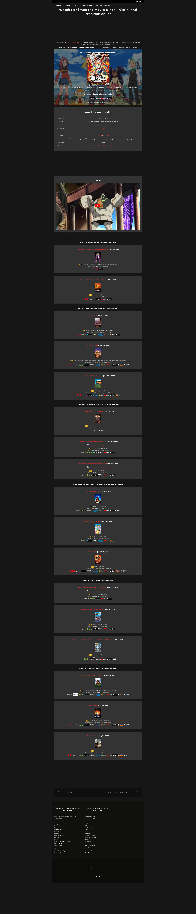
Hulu (77, 5)
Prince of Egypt (92, 346)
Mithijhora (87, 824)
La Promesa (88, 841)
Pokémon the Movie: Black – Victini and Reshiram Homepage (103, 146)
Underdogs (93, 315)
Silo (85, 822)
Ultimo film (57, 847)
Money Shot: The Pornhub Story (62, 824)
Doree (86, 849)
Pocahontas (92, 706)
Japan (103, 128)
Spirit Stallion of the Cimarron (91, 675)
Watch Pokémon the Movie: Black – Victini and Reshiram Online (76, 47)
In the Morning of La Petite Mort (62, 841)
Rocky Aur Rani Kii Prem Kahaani (62, 820)
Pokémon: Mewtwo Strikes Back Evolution (92, 249)
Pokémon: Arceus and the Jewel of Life (92, 463)
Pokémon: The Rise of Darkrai (92, 610)
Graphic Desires (58, 818)
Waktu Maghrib (58, 845)
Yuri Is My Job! (88, 851)
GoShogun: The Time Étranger (92, 411)
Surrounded (57, 833)
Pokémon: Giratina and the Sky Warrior (92, 441)
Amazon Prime (87, 5)
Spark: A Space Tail (92, 491)
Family (80, 42)
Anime (100, 135)
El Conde (56, 831)
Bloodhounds (88, 833)
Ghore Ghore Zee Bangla (91, 837)
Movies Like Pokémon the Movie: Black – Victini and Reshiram (120, 47)
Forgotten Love (58, 829)
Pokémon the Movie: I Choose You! (92, 280)
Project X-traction (58, 835)
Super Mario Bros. (58, 826)
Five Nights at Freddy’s (60, 851)
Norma (56, 839)
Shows (107, 5)
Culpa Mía (56, 837)
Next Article (130, 791)
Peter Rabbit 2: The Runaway (92, 376)
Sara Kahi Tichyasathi (90, 845)
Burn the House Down (90, 816)
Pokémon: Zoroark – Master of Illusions (92, 587)
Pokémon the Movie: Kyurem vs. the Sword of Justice (92, 640)
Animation (74, 42)
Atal (86, 826)
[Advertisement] (98, 29)
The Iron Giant (92, 736)
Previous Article (67, 791)
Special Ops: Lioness (90, 835)
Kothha (86, 839)
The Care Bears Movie (92, 521)
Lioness (87, 820)
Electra (86, 831)
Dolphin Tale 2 (67, 793)
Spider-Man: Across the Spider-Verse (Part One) (66, 816)
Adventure (68, 42)
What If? (56, 849)
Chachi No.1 (88, 852)
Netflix (69, 5)
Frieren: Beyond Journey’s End (92, 818)
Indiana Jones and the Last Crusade (119, 793)
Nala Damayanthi (89, 827)
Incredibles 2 (92, 552)
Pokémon (106, 135)
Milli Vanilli (56, 827)
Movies (99, 5)
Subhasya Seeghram (90, 847)
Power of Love (58, 843)
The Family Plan (58, 852)
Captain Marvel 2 (58, 822)
